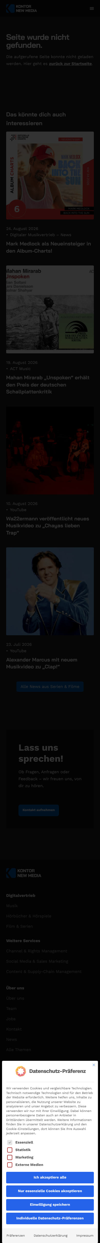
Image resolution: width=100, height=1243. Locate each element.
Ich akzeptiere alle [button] (50, 1177)
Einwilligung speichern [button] (50, 1205)
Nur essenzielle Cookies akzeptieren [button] (50, 1191)
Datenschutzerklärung (50, 1235)
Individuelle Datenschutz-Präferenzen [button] (50, 1218)
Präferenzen (15, 1235)
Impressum (85, 1235)
